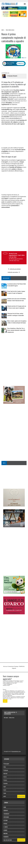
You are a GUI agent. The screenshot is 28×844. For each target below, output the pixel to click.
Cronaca (5, 780)
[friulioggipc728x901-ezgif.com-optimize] (14, 8)
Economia (5, 783)
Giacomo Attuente (12, 76)
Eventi (5, 790)
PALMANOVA (6, 837)
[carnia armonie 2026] (14, 505)
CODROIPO (6, 810)
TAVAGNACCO (6, 814)
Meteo (4, 463)
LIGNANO (5, 830)
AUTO (5, 796)
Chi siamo (6, 717)
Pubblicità (21, 666)
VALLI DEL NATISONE (8, 840)
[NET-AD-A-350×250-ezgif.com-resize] (14, 592)
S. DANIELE (6, 827)
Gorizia (5, 777)
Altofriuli (5, 773)
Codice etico (11, 717)
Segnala (14, 668)
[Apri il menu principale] (25, 4)
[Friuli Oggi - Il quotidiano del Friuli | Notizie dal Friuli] (11, 4)
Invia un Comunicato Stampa (10, 666)
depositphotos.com (16, 751)
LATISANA (5, 820)
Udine (5, 767)
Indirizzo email (6, 685)
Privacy (4, 689)
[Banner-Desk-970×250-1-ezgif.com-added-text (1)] (14, 16)
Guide (5, 793)
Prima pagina (6, 763)
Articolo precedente (15, 269)
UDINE (5, 807)
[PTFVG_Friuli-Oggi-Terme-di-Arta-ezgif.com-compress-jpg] (14, 526)
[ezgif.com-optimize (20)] (14, 403)
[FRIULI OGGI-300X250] (14, 613)
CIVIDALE (5, 823)
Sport (5, 786)
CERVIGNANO (6, 817)
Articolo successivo (13, 272)
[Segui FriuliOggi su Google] (14, 63)
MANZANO (5, 833)
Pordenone (6, 770)
